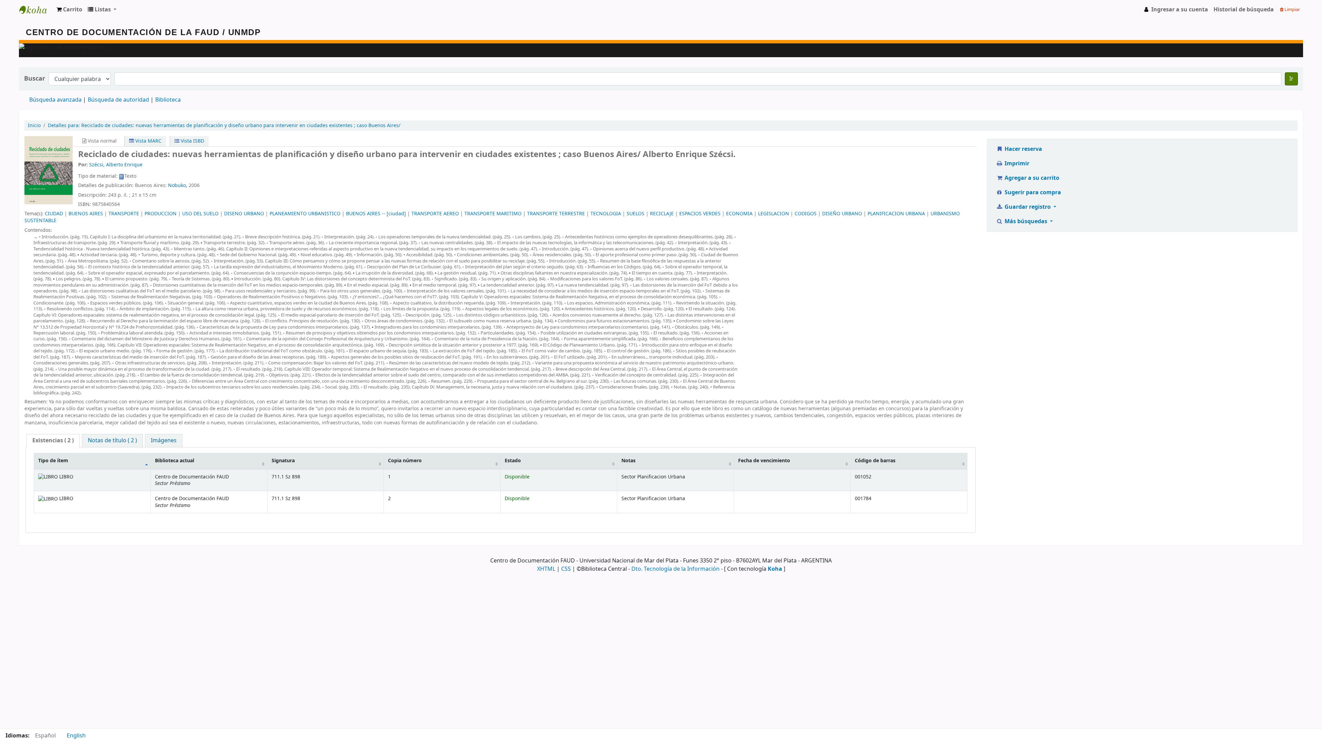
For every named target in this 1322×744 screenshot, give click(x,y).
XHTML (546, 569)
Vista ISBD (191, 141)
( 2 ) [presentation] (53, 440)
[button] (69, 10)
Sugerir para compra (1032, 192)
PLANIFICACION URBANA (896, 213)
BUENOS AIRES (86, 213)
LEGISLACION (773, 213)
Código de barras (875, 460)
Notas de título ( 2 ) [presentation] (112, 440)
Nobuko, (177, 185)
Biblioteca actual (174, 460)
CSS (566, 569)
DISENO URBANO (244, 213)
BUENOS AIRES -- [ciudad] (376, 213)
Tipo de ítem (53, 460)
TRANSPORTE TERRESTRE (556, 213)
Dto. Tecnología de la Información (675, 569)
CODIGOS (806, 213)
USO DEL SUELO (200, 213)
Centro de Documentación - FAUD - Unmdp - (36, 10)
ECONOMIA (739, 213)
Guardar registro (1027, 207)
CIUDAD (54, 213)
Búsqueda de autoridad (118, 100)
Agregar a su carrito (1031, 178)
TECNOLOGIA (605, 213)
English (76, 736)
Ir (1291, 79)
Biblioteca (168, 100)
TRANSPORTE (123, 213)
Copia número (405, 460)
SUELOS (635, 213)
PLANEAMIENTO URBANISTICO (305, 213)
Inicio (34, 125)
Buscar (34, 78)
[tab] (53, 440)
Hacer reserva (1022, 149)
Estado (513, 460)
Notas (628, 460)
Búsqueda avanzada (55, 100)
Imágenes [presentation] (164, 440)
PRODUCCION (161, 213)
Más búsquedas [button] (1026, 221)
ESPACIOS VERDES (700, 213)
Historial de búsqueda (1244, 10)
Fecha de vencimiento (764, 460)
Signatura (283, 460)
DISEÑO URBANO (842, 213)
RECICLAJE (662, 213)
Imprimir (1016, 163)
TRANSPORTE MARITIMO (493, 213)
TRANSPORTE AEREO (435, 213)
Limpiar (1291, 9)
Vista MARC (147, 141)
